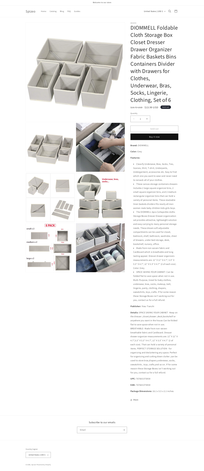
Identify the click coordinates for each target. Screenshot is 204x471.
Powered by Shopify (44, 465)
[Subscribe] (124, 430)
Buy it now (154, 136)
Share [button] (135, 399)
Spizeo (33, 465)
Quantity (133, 113)
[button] (170, 11)
